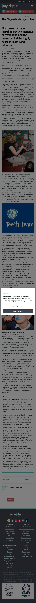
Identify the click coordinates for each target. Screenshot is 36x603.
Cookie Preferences (18, 306)
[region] (18, 301)
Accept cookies (18, 311)
